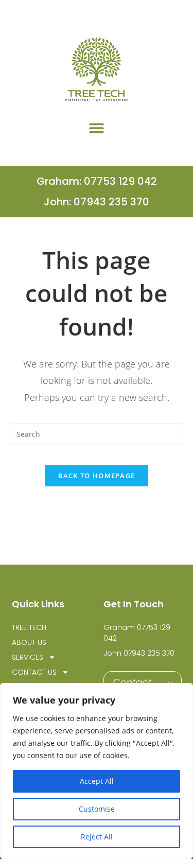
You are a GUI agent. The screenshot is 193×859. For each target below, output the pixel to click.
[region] (96, 771)
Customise (97, 809)
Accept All (97, 781)
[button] (96, 128)
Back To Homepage (96, 475)
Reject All (97, 837)
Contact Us (34, 672)
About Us (29, 642)
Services (27, 657)
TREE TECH (29, 627)
